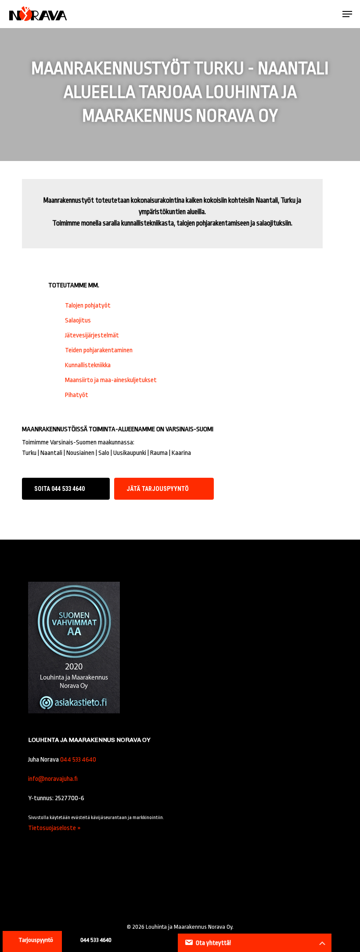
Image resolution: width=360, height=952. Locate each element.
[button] (347, 14)
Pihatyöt (76, 395)
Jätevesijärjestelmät (92, 335)
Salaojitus (78, 320)
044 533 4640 (78, 759)
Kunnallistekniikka (88, 365)
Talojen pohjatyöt (88, 305)
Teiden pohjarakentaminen (99, 350)
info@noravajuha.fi (53, 779)
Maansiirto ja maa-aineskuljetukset (111, 380)
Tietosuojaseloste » (54, 828)
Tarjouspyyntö (35, 940)
